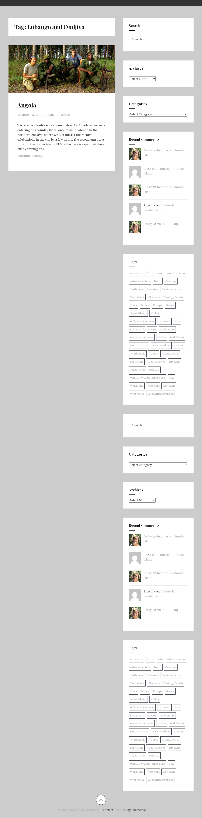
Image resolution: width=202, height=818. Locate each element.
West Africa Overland (161, 393)
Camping (170, 281)
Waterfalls (169, 385)
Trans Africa (137, 369)
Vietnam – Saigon (169, 224)
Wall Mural (136, 385)
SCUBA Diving (170, 353)
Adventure (136, 273)
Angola (26, 105)
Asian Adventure (140, 281)
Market (161, 337)
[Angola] (62, 74)
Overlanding (137, 353)
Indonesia (164, 321)
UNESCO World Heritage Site (147, 377)
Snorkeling (136, 361)
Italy (177, 321)
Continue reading (35, 155)
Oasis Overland (161, 345)
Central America (171, 289)
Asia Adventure (176, 273)
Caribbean (136, 289)
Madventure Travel (141, 337)
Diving (145, 305)
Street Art (174, 361)
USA (171, 377)
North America (139, 345)
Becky (148, 150)
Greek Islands (138, 313)
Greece (170, 305)
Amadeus (120, 810)
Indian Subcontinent (142, 321)
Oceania (179, 345)
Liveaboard (137, 329)
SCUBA (153, 353)
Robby (50, 115)
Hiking (155, 313)
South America (156, 361)
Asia (160, 273)
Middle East (177, 337)
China (133, 305)
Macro (152, 329)
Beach (157, 281)
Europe (157, 305)
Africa (65, 115)
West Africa (137, 393)
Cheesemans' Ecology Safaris (165, 297)
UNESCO (154, 369)
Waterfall (153, 385)
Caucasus (152, 289)
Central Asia (137, 297)
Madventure (167, 329)
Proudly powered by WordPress (77, 810)
